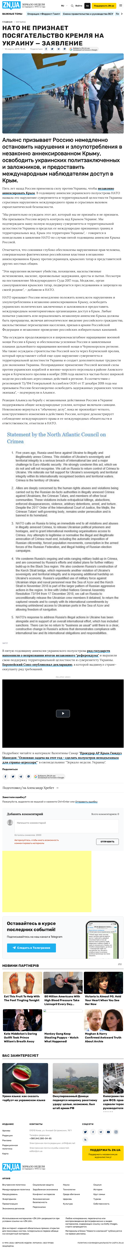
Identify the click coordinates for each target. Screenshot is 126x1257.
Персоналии (39, 1207)
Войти (78, 5)
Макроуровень (10, 1194)
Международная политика (16, 1189)
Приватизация (10, 1204)
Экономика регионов (13, 1208)
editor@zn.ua (36, 1151)
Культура (68, 1204)
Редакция (7, 1135)
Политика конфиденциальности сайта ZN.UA (101, 1243)
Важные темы (12, 14)
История (97, 1189)
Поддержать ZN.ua (104, 6)
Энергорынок (9, 1199)
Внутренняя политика (14, 1185)
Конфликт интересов (44, 1194)
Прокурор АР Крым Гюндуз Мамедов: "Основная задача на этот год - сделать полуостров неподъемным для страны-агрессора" (62, 757)
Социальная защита (43, 1185)
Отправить (107, 841)
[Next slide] (121, 13)
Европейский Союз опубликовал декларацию (37, 664)
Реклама (6, 1140)
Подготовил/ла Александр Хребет (28, 788)
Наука (66, 1185)
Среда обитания (71, 1194)
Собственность (101, 1204)
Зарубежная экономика (45, 1189)
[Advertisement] (46, 881)
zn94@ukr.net (68, 1143)
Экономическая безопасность (41, 1201)
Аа (87, 6)
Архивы (6, 1130)
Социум (97, 1185)
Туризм (97, 1199)
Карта (5, 1153)
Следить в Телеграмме (33, 948)
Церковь (67, 1199)
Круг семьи (99, 1194)
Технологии (69, 1189)
